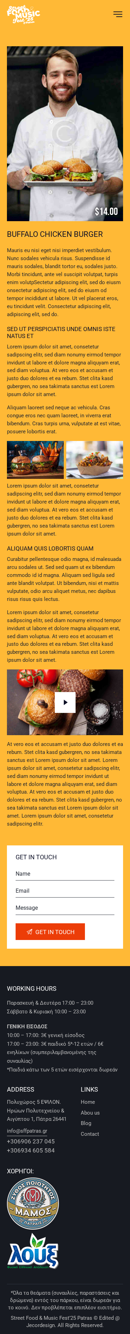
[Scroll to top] (117, 1321)
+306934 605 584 (31, 1151)
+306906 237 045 (31, 1141)
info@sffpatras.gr (27, 1131)
